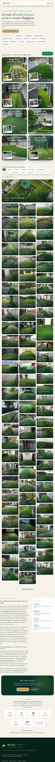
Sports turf (26, 38)
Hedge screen (13, 41)
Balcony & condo (30, 41)
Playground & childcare (8, 38)
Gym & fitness (34, 38)
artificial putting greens (11, 652)
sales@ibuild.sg (18, 756)
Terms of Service (12, 760)
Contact (19, 760)
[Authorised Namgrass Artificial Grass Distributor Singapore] (4, 746)
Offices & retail (15, 172)
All (4, 169)
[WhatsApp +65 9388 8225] (48, 3)
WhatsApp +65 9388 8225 (8, 756)
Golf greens (6, 172)
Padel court (21, 41)
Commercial (5, 44)
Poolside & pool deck (38, 35)
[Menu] (51, 3)
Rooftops (24, 169)
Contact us (34, 689)
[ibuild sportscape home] (10, 3)
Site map (24, 760)
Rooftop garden (28, 35)
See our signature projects (9, 31)
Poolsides (17, 169)
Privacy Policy (5, 760)
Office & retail (43, 38)
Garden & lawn (19, 35)
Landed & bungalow (41, 41)
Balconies (31, 169)
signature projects (17, 670)
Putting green (18, 38)
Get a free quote (47, 53)
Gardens (10, 169)
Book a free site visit (23, 689)
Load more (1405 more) (27, 589)
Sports (23, 172)
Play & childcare (40, 169)
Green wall (5, 41)
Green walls (30, 172)
